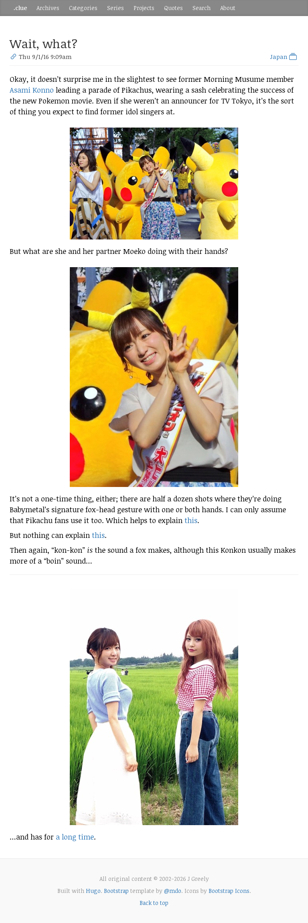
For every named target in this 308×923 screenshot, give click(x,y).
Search (201, 8)
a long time (75, 837)
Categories (83, 8)
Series (115, 8)
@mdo (172, 891)
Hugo (93, 891)
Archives (47, 8)
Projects (144, 8)
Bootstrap (116, 891)
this (190, 520)
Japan (279, 57)
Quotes (173, 8)
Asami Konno (32, 90)
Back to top (154, 903)
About (227, 8)
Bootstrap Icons (229, 891)
